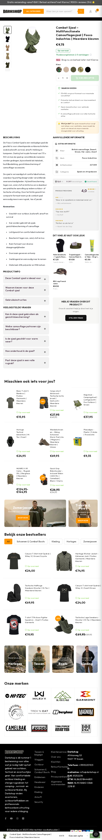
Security (38, 802)
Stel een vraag (76, 318)
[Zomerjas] (35, 513)
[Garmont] (86, 696)
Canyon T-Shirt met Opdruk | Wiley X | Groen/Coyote (38, 554)
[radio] (59, 70)
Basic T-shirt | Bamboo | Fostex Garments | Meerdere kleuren (22, 397)
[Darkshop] (12, 11)
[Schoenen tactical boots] (63, 659)
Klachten (55, 761)
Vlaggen (38, 759)
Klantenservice (59, 751)
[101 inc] (86, 728)
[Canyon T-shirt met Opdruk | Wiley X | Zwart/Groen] (64, 593)
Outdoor (39, 764)
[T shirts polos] (83, 513)
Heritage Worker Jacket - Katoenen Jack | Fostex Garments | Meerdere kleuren (86, 557)
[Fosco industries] (39, 728)
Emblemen (39, 777)
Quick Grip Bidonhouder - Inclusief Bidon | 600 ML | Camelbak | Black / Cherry (56, 474)
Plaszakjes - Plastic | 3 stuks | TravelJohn (90, 432)
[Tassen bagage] (39, 659)
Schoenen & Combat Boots (42, 771)
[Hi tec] (16, 696)
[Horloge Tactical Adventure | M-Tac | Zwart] (10, 442)
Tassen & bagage (39, 753)
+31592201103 (86, 765)
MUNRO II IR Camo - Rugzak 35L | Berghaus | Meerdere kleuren (23, 473)
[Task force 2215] (62, 728)
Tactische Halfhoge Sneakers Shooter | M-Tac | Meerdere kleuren (37, 588)
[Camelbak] (16, 728)
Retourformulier (59, 766)
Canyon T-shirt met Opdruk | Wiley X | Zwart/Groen (88, 586)
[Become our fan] (5, 818)
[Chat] (96, 834)
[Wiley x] (39, 696)
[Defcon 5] (16, 712)
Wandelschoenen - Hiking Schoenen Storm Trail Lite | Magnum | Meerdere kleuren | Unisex (57, 438)
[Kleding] (87, 659)
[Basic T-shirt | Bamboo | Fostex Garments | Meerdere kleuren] (10, 403)
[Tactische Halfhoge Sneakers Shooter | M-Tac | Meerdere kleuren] (14, 593)
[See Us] (17, 818)
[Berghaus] (62, 712)
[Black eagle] (62, 696)
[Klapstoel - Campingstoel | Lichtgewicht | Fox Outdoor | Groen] (78, 405)
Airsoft (38, 797)
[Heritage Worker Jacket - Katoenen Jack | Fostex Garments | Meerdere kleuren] (64, 561)
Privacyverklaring (60, 776)
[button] (90, 54)
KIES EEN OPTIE (86, 78)
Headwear (40, 782)
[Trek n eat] (39, 712)
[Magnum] (86, 712)
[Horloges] (15, 659)
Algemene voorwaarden (58, 783)
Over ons (56, 756)
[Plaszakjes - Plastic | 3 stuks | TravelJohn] (78, 442)
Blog (53, 771)
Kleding (38, 792)
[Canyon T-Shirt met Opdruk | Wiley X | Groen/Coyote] (14, 561)
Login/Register (90, 11)
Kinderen (39, 787)
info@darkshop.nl (89, 772)
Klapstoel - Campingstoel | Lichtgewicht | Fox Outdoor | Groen (90, 400)
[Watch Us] (11, 818)
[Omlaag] (7, 69)
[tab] (8, 30)
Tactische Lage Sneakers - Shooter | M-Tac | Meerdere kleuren (88, 620)
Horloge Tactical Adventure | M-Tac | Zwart (23, 433)
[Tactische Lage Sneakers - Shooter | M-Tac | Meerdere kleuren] (64, 625)
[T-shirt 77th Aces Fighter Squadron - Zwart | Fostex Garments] (14, 625)
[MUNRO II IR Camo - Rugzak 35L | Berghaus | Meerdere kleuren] (10, 479)
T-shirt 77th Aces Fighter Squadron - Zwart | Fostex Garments (36, 620)
